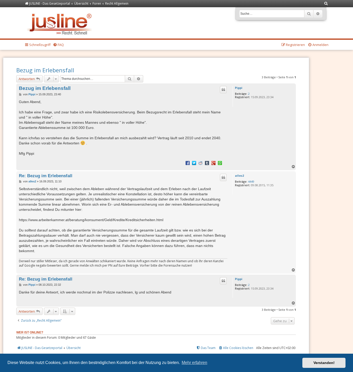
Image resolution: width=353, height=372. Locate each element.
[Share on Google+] (213, 162)
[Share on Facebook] (187, 162)
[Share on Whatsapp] (220, 162)
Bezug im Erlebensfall (45, 70)
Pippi (238, 87)
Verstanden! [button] (324, 363)
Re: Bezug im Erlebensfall (45, 175)
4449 (251, 181)
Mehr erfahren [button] (194, 362)
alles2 (239, 175)
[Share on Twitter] (194, 162)
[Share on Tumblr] (207, 162)
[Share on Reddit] (200, 162)
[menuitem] (326, 3)
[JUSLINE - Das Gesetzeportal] (60, 23)
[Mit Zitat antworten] (223, 89)
